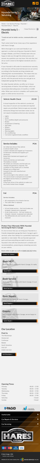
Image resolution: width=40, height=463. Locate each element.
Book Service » (8, 288)
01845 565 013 (27, 251)
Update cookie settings (8, 456)
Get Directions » (8, 354)
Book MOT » (8, 271)
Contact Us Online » (9, 254)
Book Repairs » (8, 303)
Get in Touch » (8, 321)
